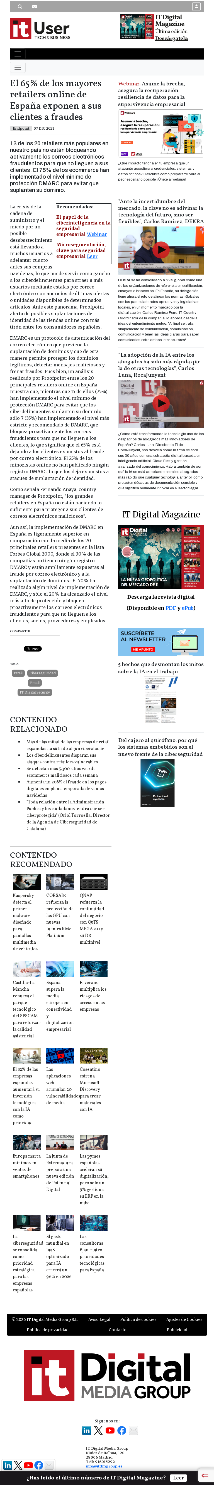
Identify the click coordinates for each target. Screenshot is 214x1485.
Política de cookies (138, 1319)
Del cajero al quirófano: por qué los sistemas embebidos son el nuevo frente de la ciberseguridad (160, 747)
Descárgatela (171, 39)
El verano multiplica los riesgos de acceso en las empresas (93, 996)
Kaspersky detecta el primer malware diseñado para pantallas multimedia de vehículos (25, 922)
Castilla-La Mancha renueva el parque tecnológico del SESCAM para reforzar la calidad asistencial (26, 1009)
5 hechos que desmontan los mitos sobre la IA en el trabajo (161, 668)
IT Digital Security (35, 692)
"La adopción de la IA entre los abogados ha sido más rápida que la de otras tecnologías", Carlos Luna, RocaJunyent (159, 365)
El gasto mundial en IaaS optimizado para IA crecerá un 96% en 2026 (59, 1257)
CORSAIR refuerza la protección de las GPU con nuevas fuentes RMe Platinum (60, 916)
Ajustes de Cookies (184, 1319)
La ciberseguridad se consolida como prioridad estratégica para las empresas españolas (28, 1263)
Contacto (118, 1329)
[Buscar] (20, 6)
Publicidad (177, 1329)
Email (35, 683)
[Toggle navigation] (18, 54)
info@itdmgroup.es (104, 1466)
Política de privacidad (48, 1329)
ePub (187, 608)
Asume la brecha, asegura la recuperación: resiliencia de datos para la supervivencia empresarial (151, 94)
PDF (171, 608)
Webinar (97, 234)
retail (18, 673)
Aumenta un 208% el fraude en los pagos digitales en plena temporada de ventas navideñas (66, 789)
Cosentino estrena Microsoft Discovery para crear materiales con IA (90, 1090)
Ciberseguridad (43, 673)
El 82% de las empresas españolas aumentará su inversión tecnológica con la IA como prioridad (26, 1096)
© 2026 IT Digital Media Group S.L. (45, 1319)
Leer (92, 256)
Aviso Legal (99, 1319)
